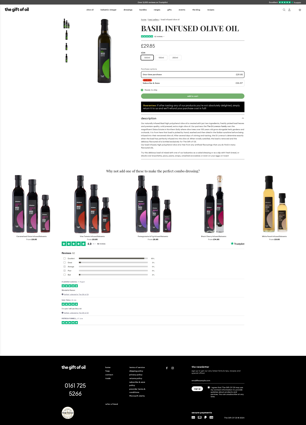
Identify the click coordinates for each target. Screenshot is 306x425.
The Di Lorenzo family (217, 126)
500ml (147, 57)
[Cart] (300, 9)
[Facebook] (166, 368)
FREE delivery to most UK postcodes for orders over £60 (153, 2)
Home (143, 19)
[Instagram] (172, 368)
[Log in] (289, 9)
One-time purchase (152, 74)
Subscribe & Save (151, 83)
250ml (175, 57)
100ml (161, 57)
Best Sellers (153, 19)
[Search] (284, 9)
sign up (197, 389)
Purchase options (149, 69)
